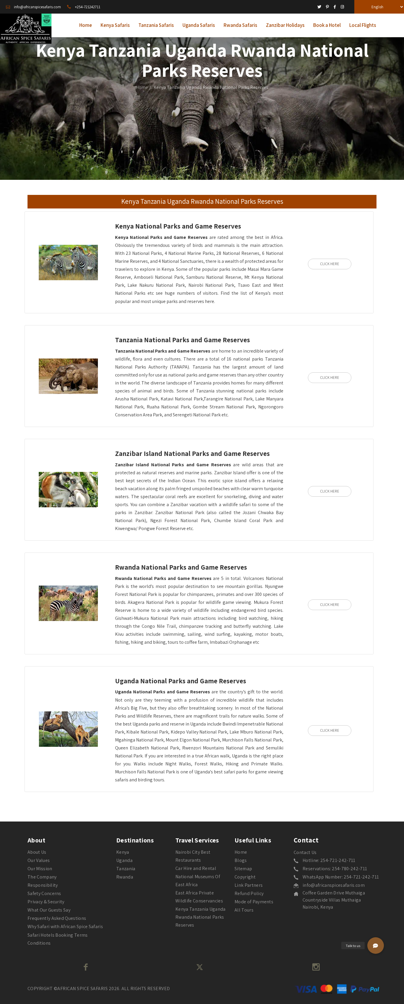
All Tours (244, 910)
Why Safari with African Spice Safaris (65, 926)
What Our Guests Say (49, 910)
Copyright (245, 877)
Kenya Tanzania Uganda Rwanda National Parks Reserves (200, 917)
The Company (42, 877)
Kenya (122, 852)
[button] (375, 945)
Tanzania (125, 869)
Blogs (241, 860)
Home (142, 87)
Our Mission (40, 869)
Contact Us (305, 852)
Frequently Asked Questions (57, 918)
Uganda (124, 860)
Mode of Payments (254, 902)
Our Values (39, 860)
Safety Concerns (44, 893)
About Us (37, 852)
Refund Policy (249, 893)
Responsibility (43, 885)
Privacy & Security (46, 902)
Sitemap (243, 869)
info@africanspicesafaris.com (334, 885)
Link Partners (249, 885)
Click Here (329, 263)
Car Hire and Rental (195, 868)
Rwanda (124, 877)
